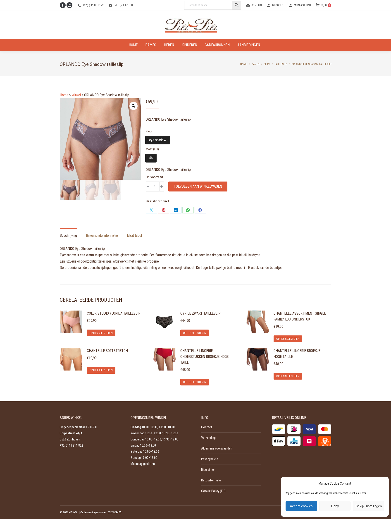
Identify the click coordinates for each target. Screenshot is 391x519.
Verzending (208, 438)
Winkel (76, 95)
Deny (335, 506)
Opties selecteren (101, 333)
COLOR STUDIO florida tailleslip (114, 313)
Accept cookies (301, 506)
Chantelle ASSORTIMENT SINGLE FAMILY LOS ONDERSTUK (300, 316)
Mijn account (302, 5)
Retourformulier (211, 480)
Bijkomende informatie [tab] (102, 235)
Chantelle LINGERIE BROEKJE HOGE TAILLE (297, 354)
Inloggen (278, 5)
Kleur (149, 131)
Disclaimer (208, 470)
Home (64, 95)
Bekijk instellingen (368, 506)
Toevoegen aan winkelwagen (198, 186)
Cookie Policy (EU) (213, 491)
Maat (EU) (152, 149)
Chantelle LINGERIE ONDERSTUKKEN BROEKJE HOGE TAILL (204, 357)
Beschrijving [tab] (68, 235)
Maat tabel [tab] (134, 235)
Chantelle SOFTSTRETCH (107, 351)
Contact (256, 5)
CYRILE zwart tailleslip (200, 313)
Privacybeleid (209, 459)
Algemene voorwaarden (216, 448)
